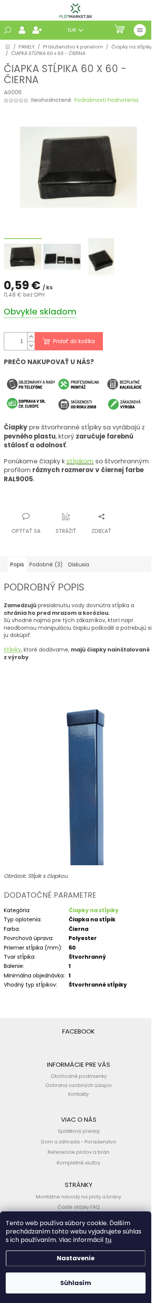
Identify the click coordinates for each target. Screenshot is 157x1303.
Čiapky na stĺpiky (94, 910)
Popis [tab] (17, 564)
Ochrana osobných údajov (78, 1085)
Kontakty (78, 1094)
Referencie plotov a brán (78, 1152)
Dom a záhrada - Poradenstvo (78, 1142)
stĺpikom (80, 461)
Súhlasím (75, 1283)
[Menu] (139, 30)
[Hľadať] (7, 30)
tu (108, 1239)
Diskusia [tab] (78, 564)
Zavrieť (78, 501)
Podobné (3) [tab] (46, 564)
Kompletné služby (78, 1162)
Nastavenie (76, 1258)
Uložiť (17, 502)
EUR (72, 30)
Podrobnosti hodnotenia (106, 100)
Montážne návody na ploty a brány (78, 1196)
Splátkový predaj (78, 1131)
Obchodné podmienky (79, 1076)
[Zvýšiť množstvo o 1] (31, 336)
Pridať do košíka (74, 341)
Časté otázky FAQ (79, 1207)
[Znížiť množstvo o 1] (31, 345)
